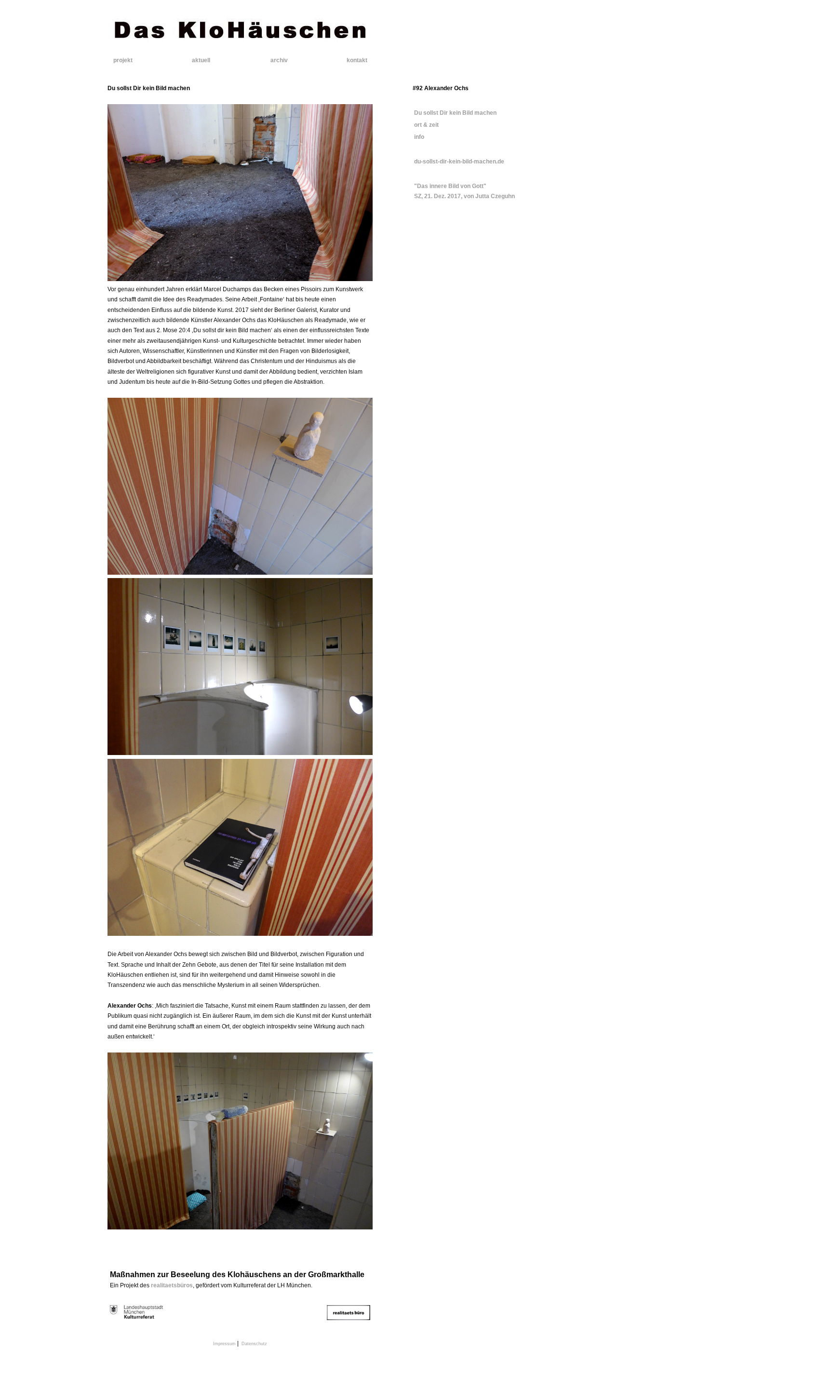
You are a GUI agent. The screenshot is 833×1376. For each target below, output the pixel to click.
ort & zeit (426, 124)
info (418, 137)
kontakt (357, 60)
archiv (279, 60)
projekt (123, 60)
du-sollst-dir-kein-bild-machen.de (458, 161)
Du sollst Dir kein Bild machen (455, 112)
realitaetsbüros (172, 1285)
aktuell (201, 60)
